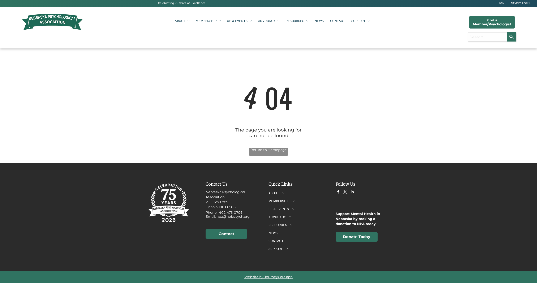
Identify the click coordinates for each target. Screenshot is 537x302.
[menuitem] (501, 3)
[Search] (511, 37)
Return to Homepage (268, 150)
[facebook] (338, 192)
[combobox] (487, 37)
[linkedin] (352, 192)
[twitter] (345, 192)
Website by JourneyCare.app (268, 277)
